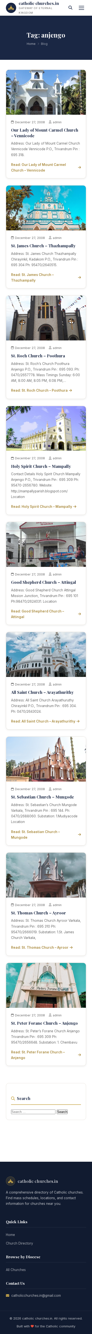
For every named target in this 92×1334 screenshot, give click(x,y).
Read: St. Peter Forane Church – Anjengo (38, 1055)
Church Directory (19, 1243)
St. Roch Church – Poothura (38, 355)
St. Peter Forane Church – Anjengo (44, 1023)
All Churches (16, 1270)
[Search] (70, 8)
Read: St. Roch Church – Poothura (39, 390)
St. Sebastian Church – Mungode (42, 796)
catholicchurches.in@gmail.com (36, 1295)
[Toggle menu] (81, 8)
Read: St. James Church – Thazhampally (32, 277)
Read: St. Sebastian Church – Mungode (35, 834)
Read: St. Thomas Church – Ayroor (39, 947)
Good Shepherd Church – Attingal (43, 582)
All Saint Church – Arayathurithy (42, 692)
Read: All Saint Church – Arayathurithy (43, 721)
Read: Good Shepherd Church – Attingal (37, 614)
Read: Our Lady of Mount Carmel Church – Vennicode (38, 167)
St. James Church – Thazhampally (43, 245)
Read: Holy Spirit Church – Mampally (41, 507)
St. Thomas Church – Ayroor (38, 912)
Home (31, 44)
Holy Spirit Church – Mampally (41, 466)
